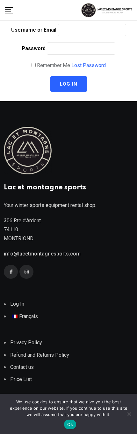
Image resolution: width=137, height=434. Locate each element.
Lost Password (88, 65)
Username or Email (33, 30)
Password (34, 48)
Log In (17, 304)
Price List (21, 379)
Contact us (22, 367)
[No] (129, 414)
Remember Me (53, 65)
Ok (70, 424)
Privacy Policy (26, 342)
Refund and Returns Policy (39, 355)
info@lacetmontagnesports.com (42, 254)
